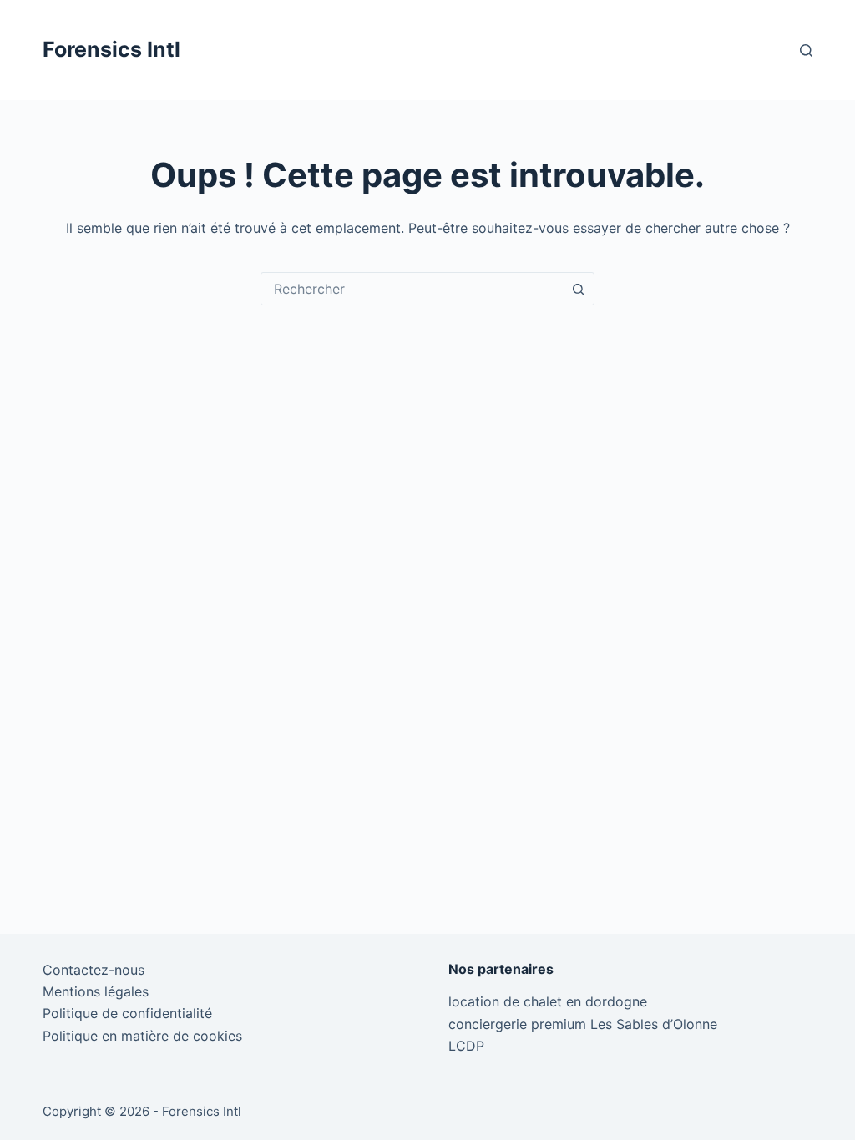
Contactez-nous (93, 969)
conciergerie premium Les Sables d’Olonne (582, 1024)
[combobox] (411, 288)
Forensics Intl (111, 49)
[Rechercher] (806, 50)
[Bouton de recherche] (578, 289)
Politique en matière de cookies (142, 1035)
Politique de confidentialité (127, 1013)
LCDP (466, 1045)
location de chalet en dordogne (547, 1001)
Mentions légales (96, 991)
